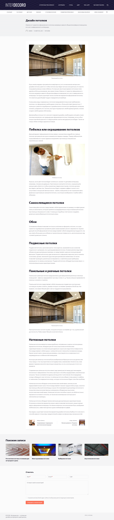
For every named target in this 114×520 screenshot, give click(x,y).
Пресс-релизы (88, 515)
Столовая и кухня (50, 12)
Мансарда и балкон (84, 12)
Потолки (47, 30)
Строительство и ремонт (46, 5)
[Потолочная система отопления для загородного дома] (17, 450)
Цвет (78, 5)
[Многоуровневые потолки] (44, 450)
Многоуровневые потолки (40, 458)
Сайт (71, 476)
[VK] (106, 12)
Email (50, 476)
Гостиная (19, 12)
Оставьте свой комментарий (35, 482)
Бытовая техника (99, 5)
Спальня (9, 12)
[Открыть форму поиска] (107, 5)
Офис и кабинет (98, 12)
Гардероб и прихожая (67, 12)
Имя (28, 476)
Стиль (71, 5)
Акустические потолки (92, 458)
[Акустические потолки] (96, 450)
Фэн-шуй (86, 5)
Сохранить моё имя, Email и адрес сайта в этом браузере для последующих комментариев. (51, 497)
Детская (29, 12)
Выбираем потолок (64, 458)
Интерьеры (61, 5)
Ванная (38, 12)
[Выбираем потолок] (70, 450)
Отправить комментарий (34, 502)
